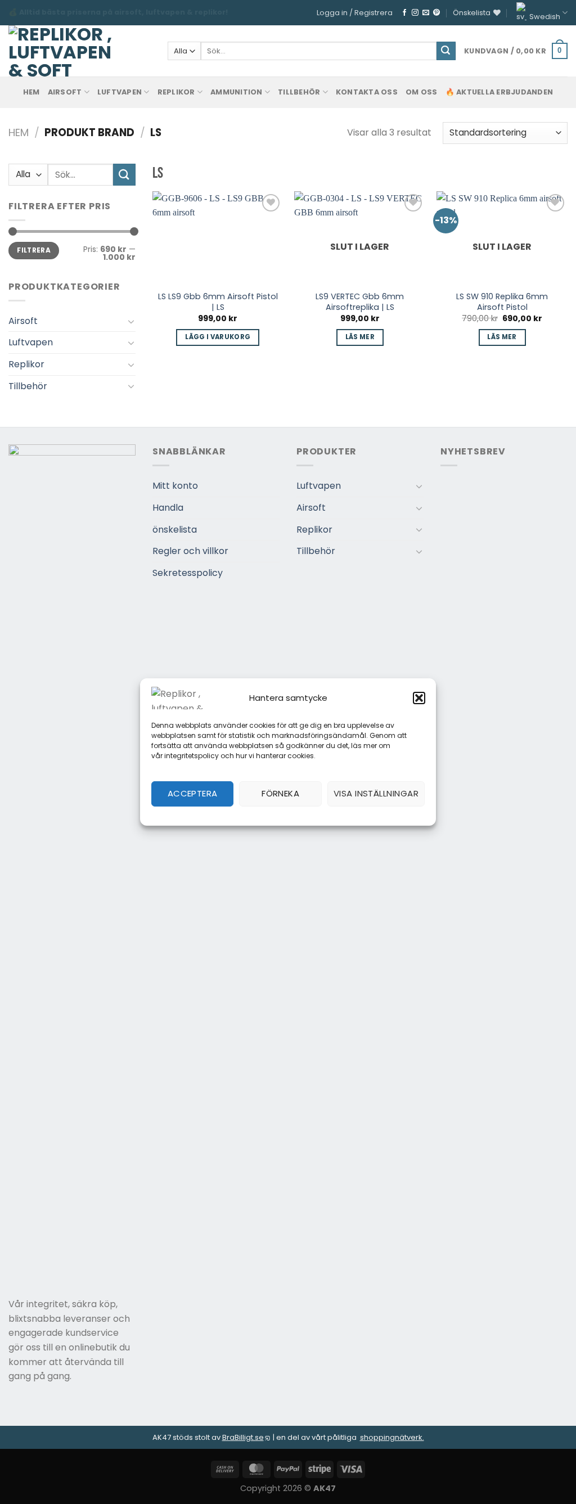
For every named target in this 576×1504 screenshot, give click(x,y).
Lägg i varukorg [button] (217, 336)
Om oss (422, 92)
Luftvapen (119, 92)
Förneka (280, 793)
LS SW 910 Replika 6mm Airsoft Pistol (502, 301)
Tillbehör (299, 92)
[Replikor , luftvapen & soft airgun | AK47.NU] (60, 50)
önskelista (174, 529)
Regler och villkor (190, 550)
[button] (419, 698)
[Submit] (446, 51)
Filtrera (34, 250)
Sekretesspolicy (187, 572)
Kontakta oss (367, 92)
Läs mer (360, 336)
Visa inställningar (376, 793)
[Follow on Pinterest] (436, 13)
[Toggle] (131, 321)
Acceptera (193, 793)
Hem (18, 132)
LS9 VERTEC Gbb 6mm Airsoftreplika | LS (360, 301)
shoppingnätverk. (392, 1437)
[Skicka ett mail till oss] (425, 13)
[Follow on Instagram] (415, 13)
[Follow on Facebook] (404, 13)
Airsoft (65, 92)
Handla (167, 507)
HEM (31, 92)
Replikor (176, 92)
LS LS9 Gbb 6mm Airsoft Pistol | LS (218, 301)
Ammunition (236, 92)
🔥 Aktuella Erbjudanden (500, 92)
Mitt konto (175, 485)
